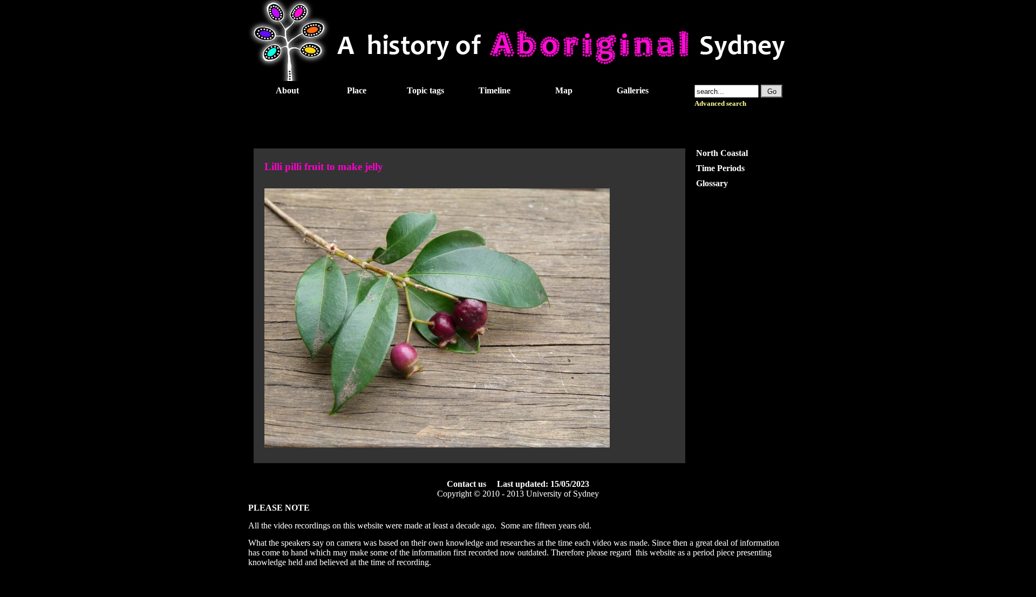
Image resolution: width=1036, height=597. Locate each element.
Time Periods (720, 168)
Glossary (712, 183)
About (287, 90)
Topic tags (425, 90)
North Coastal (722, 153)
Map (563, 90)
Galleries (633, 90)
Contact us (466, 484)
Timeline (494, 90)
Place (356, 90)
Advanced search (720, 103)
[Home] (518, 78)
